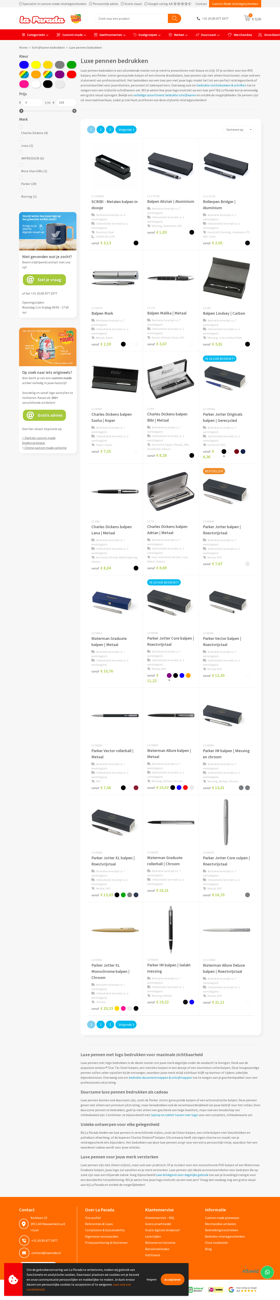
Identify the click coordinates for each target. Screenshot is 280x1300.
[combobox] (131, 18)
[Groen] (71, 65)
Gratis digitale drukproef (162, 1230)
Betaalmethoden (157, 1249)
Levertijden (153, 1236)
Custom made (72, 35)
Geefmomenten (110, 35)
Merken (179, 35)
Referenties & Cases (99, 1224)
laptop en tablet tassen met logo (174, 1115)
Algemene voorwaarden (101, 1236)
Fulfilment (152, 1255)
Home (23, 47)
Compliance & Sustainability (105, 1230)
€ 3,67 (157, 343)
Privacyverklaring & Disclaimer (106, 1242)
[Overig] (47, 74)
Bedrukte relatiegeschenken (225, 1236)
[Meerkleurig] (24, 74)
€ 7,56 (101, 787)
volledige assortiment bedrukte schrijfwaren (164, 95)
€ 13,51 (213, 787)
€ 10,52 (158, 787)
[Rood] (71, 74)
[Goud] (47, 65)
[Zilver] (59, 84)
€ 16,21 (158, 890)
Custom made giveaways (222, 1218)
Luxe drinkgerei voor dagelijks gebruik (182, 1175)
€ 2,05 (212, 242)
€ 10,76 (102, 671)
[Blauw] (24, 65)
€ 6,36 (208, 454)
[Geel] (36, 65)
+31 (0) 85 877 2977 (215, 18)
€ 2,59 (101, 344)
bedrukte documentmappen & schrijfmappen (160, 1077)
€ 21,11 (213, 1002)
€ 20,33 (102, 1008)
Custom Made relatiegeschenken (235, 4)
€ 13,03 (102, 894)
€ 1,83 (157, 232)
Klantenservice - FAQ (159, 1218)
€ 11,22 (152, 677)
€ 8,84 (101, 567)
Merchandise (243, 35)
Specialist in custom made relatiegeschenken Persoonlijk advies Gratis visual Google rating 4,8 (97, 4)
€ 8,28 (157, 455)
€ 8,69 (157, 567)
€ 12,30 (213, 675)
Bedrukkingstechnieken (221, 1230)
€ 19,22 (158, 1001)
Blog (208, 1249)
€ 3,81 (212, 344)
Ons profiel (93, 1218)
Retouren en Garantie (160, 1242)
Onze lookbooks (216, 1242)
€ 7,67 (212, 563)
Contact (201, 4)
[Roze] (24, 84)
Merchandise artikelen (220, 1224)
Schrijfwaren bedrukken (48, 47)
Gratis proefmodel (158, 1224)
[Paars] (59, 74)
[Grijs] (59, 65)
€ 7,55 (101, 451)
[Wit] (36, 84)
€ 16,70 (213, 894)
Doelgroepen (148, 35)
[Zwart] (47, 84)
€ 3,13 (101, 242)
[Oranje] (36, 74)
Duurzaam (208, 35)
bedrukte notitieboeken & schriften (221, 85)
